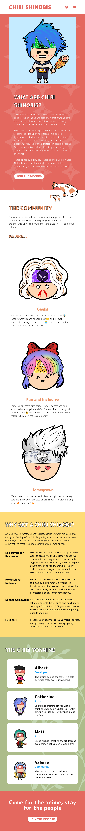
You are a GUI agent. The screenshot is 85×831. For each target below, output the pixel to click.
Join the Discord (29, 176)
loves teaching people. (57, 572)
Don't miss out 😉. (20, 412)
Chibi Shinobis (30, 7)
